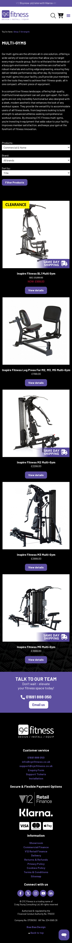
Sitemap (36, 876)
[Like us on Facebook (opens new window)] (21, 893)
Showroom (36, 842)
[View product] (36, 234)
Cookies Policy (36, 867)
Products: (7, 142)
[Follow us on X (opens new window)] (28, 893)
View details (36, 290)
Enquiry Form (36, 770)
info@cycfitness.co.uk (36, 761)
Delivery (36, 855)
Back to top (37, 932)
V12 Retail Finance (36, 851)
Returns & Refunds (36, 859)
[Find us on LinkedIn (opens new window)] (51, 893)
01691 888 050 (38, 696)
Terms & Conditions (36, 872)
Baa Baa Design (36, 927)
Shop (16, 31)
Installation (36, 778)
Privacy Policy (36, 863)
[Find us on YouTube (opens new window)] (43, 893)
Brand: (5, 155)
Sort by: (6, 168)
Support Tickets (36, 774)
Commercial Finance (36, 847)
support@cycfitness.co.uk (36, 765)
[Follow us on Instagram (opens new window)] (36, 893)
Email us (38, 705)
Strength (24, 31)
